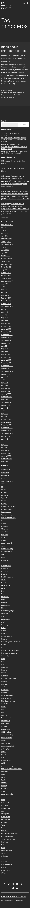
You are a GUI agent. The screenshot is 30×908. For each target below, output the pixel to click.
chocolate (4, 526)
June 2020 (5, 250)
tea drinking (5, 819)
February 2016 (6, 326)
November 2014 (7, 366)
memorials (4, 690)
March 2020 (5, 256)
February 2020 (6, 258)
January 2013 (6, 422)
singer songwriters (7, 794)
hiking (3, 628)
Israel (3, 659)
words (3, 867)
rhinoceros (9, 95)
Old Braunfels (6, 732)
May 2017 (4, 289)
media (3, 687)
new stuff (4, 715)
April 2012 (4, 447)
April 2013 (4, 416)
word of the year (7, 864)
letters (3, 673)
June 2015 (4, 346)
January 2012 (6, 456)
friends (3, 608)
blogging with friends (8, 506)
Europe (3, 582)
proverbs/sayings (7, 766)
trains (3, 845)
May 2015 (4, 349)
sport (3, 811)
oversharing (5, 743)
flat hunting (5, 597)
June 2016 (4, 315)
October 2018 (6, 273)
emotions (4, 568)
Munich (13, 92)
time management (7, 836)
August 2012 (5, 436)
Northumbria (5, 723)
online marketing (7, 735)
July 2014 (4, 377)
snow (3, 800)
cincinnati (4, 534)
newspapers (5, 721)
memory (4, 692)
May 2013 (4, 413)
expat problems (6, 585)
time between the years (9, 833)
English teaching (7, 577)
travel (3, 848)
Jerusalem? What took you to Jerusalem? (11, 134)
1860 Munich (5, 470)
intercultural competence (10, 650)
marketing (4, 681)
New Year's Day (6, 718)
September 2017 (7, 281)
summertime (20, 92)
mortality (4, 704)
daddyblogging (6, 551)
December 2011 (6, 459)
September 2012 (7, 433)
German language (7, 611)
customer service (7, 543)
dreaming (4, 560)
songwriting (5, 808)
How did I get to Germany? (10, 642)
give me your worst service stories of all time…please (14, 147)
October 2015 (6, 337)
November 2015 (6, 335)
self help (4, 785)
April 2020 (4, 253)
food (3, 599)
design (3, 554)
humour (4, 644)
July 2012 (4, 439)
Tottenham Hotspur (8, 839)
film (2, 591)
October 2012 (6, 430)
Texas (3, 825)
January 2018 (6, 278)
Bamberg (4, 495)
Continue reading (8, 84)
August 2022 (5, 227)
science (4, 783)
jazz (2, 664)
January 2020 (6, 261)
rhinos (16, 95)
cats (2, 520)
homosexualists (6, 636)
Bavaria (3, 501)
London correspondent (9, 678)
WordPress (19, 901)
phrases (4, 754)
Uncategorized (6, 850)
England (4, 574)
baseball (4, 498)
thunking (4, 831)
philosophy (5, 749)
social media (5, 802)
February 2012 (6, 453)
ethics (3, 580)
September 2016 (7, 306)
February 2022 (6, 239)
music (3, 709)
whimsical (4, 856)
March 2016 (5, 323)
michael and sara (7, 695)
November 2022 (7, 222)
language (4, 667)
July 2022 (4, 230)
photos (3, 752)
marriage (4, 684)
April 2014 (4, 385)
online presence (6, 737)
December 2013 (6, 397)
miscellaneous (6, 698)
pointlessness (6, 760)
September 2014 (7, 371)
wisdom (4, 862)
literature (4, 675)
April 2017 (4, 292)
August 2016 (5, 309)
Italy (2, 661)
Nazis (3, 712)
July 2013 (4, 408)
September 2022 (7, 225)
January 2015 (6, 360)
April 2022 (4, 236)
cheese (3, 523)
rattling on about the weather (11, 769)
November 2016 (6, 301)
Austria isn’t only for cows (10, 144)
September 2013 (7, 402)
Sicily (3, 791)
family (3, 588)
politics (3, 763)
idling (3, 647)
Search (3, 121)
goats (3, 616)
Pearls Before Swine (8, 746)
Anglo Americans (7, 481)
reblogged (4, 771)
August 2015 (5, 343)
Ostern (3, 740)
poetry (3, 757)
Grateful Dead (6, 619)
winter (3, 859)
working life (5, 870)
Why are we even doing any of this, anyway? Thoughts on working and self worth (13, 139)
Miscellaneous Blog (8, 701)
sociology (4, 805)
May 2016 (4, 318)
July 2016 (4, 312)
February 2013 (6, 419)
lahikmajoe (5, 161)
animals (4, 484)
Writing (3, 873)
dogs (3, 557)
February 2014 (6, 391)
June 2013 (4, 411)
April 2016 (4, 320)
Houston (4, 639)
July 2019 (4, 270)
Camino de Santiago (8, 518)
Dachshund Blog (7, 549)
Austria (3, 489)
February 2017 (6, 298)
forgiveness (5, 605)
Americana (5, 475)
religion (3, 774)
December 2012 (6, 425)
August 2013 (5, 405)
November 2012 (6, 428)
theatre (3, 828)
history (3, 630)
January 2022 (6, 242)
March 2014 (5, 388)
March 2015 (5, 354)
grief (2, 622)
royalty (3, 777)
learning (4, 670)
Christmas (4, 529)
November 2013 (6, 399)
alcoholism (5, 472)
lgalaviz (3, 191)
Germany (4, 613)
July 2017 (4, 284)
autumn (4, 492)
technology (5, 822)
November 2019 (6, 267)
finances (4, 594)
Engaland (4, 571)
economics (5, 563)
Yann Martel (10, 97)
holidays (4, 633)
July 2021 (4, 247)
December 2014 (6, 363)
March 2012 (5, 450)
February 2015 (6, 357)
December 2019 (6, 264)
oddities (4, 726)
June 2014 (5, 380)
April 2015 (4, 351)
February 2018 (6, 275)
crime (3, 537)
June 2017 (4, 287)
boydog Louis (6, 512)
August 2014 (5, 374)
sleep (3, 797)
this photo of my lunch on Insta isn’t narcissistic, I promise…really (14, 152)
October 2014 (6, 368)
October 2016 (6, 304)
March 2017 (5, 295)
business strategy (7, 515)
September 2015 (7, 340)
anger (3, 478)
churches (4, 532)
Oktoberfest (5, 729)
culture (3, 540)
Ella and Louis (6, 566)
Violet (3, 853)
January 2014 (6, 394)
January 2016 (6, 329)
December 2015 (6, 332)
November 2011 (6, 461)
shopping (4, 788)
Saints (3, 780)
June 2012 (4, 442)
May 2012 (4, 445)
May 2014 (4, 382)
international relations (9, 653)
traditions (4, 842)
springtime (5, 814)
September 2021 (7, 244)
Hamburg (4, 625)
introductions (6, 656)
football (4, 602)
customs (4, 546)
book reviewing (6, 509)
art (2, 487)
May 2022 (4, 233)
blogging (4, 503)
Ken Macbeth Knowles (6, 5)
